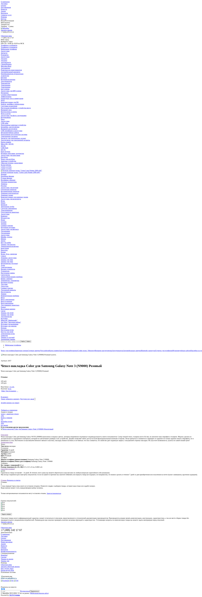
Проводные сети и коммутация (12, 98)
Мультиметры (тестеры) (9, 263)
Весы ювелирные (7, 303)
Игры (3, 201)
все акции (4, 425)
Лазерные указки (7, 195)
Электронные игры (8, 334)
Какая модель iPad (7, 570)
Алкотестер (5, 76)
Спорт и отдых (6, 167)
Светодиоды (5, 275)
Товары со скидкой (8, 337)
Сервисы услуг (6, 15)
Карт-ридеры (5, 151)
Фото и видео (6, 114)
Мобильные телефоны (9, 49)
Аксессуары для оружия (9, 187)
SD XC (3, 150)
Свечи (3, 311)
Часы (3, 119)
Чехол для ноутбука (8, 159)
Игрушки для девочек (9, 326)
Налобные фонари (7, 176)
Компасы (4, 216)
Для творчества (6, 316)
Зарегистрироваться (54, 493)
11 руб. (11, 387)
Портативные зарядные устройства (13, 125)
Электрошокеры (7, 210)
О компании (5, 2)
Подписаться (25, 591)
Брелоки (4, 77)
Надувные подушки (8, 227)
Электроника (5, 85)
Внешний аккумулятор (9, 129)
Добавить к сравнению (9, 410)
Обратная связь (6, 36)
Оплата (3, 5)
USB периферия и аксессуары (11, 131)
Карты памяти (6, 142)
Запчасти (4, 53)
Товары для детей (7, 313)
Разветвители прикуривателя (11, 70)
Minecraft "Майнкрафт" (9, 320)
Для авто (4, 59)
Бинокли (4, 205)
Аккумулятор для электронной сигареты (15, 140)
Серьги (3, 256)
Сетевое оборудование (9, 95)
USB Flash (4, 148)
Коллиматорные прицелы (10, 191)
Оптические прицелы (8, 189)
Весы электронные (7, 299)
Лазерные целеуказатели (10, 193)
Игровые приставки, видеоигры (12, 153)
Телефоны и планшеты (9, 45)
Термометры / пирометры (10, 280)
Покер (3, 203)
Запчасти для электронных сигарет (13, 138)
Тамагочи (4, 335)
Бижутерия (5, 248)
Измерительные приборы (10, 296)
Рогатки (4, 186)
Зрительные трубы (7, 206)
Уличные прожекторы (9, 182)
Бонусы (3, 19)
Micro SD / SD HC (7, 144)
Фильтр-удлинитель (8, 269)
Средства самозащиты (9, 208)
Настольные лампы (8, 273)
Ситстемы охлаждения (9, 106)
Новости (4, 9)
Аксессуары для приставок (10, 155)
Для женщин (5, 231)
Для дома (4, 284)
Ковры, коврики (6, 279)
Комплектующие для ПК (10, 102)
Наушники (5, 93)
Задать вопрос (6, 514)
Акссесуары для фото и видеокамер (13, 115)
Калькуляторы (6, 165)
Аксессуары (5, 51)
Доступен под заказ (27, 399)
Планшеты (5, 55)
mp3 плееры (5, 89)
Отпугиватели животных (10, 212)
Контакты (4, 13)
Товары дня (5, 561)
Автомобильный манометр (10, 72)
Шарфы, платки (6, 237)
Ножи (3, 220)
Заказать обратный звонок (10, 566)
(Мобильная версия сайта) (39, 593)
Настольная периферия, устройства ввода (16, 108)
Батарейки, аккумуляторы (10, 127)
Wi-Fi (3, 100)
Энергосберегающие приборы (12, 277)
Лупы (3, 265)
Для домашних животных (10, 305)
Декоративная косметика (10, 246)
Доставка (4, 4)
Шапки (3, 239)
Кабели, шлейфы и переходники (12, 104)
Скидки (3, 557)
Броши (3, 252)
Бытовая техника (7, 282)
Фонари (4, 174)
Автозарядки (5, 68)
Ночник (4, 328)
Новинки (4, 555)
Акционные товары (8, 339)
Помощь (4, 17)
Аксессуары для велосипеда (11, 199)
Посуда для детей (7, 332)
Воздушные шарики (8, 309)
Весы (3, 297)
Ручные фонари (6, 178)
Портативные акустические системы (14, 134)
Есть (9, 389)
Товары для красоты (8, 244)
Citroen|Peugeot (6, 64)
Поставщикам (6, 7)
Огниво (3, 222)
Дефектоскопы (6, 96)
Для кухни (4, 286)
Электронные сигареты (9, 136)
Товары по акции (7, 559)
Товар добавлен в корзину (10, 399)
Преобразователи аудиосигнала (12, 74)
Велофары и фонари (8, 180)
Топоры (3, 224)
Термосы (4, 184)
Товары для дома (7, 260)
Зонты (3, 241)
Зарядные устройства (8, 161)
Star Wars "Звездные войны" (11, 322)
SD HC (3, 146)
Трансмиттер (5, 83)
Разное (3, 307)
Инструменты (6, 292)
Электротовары (6, 267)
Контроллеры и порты (9, 112)
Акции (3, 11)
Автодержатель (6, 81)
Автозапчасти (6, 62)
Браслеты (4, 250)
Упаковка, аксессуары (9, 258)
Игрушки (4, 318)
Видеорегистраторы (8, 79)
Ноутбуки (4, 157)
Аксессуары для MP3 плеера (11, 91)
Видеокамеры (6, 117)
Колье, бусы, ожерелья (9, 254)
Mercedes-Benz (6, 66)
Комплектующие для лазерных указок (14, 197)
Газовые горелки (7, 225)
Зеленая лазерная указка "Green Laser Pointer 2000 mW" (20, 172)
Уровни (3, 294)
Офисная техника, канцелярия (12, 163)
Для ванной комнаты (8, 290)
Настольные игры (7, 330)
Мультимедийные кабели (10, 132)
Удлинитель (5, 271)
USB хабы (4, 123)
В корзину (4, 397)
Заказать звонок (6, 30)
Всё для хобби (6, 242)
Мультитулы (5, 218)
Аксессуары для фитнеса (10, 229)
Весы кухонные (6, 301)
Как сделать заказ (7, 568)
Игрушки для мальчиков (9, 324)
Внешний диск (6, 110)
